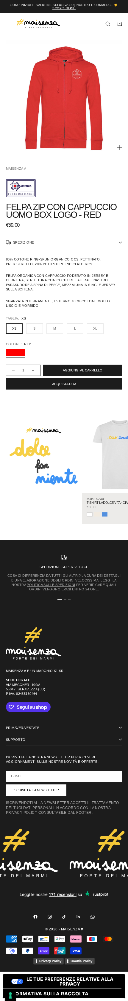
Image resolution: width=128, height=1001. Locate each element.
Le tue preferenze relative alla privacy (69, 981)
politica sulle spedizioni (51, 585)
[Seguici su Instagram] (49, 916)
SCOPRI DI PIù (63, 8)
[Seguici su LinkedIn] (78, 916)
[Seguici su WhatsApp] (92, 916)
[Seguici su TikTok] (64, 916)
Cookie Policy (81, 961)
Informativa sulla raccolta (47, 994)
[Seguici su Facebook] (35, 916)
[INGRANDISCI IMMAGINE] (120, 147)
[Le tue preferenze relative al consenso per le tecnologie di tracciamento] (10, 995)
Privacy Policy (50, 961)
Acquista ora (64, 384)
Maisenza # (16, 168)
